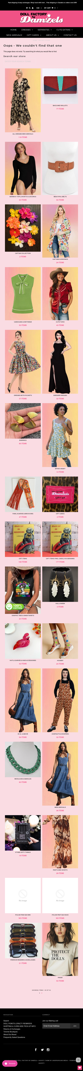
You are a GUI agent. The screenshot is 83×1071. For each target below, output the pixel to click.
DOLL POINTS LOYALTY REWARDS (17, 1023)
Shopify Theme (44, 1060)
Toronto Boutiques (10, 1031)
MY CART (49, 8)
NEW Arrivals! (14, 35)
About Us (51, 35)
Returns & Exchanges (11, 1029)
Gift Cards (33, 35)
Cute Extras (63, 30)
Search (6, 1020)
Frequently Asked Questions (14, 1037)
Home (13, 30)
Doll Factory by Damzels (27, 1060)
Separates (43, 30)
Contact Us (70, 35)
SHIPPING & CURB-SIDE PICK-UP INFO (19, 1026)
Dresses (26, 30)
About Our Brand (9, 1034)
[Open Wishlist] (80, 1068)
